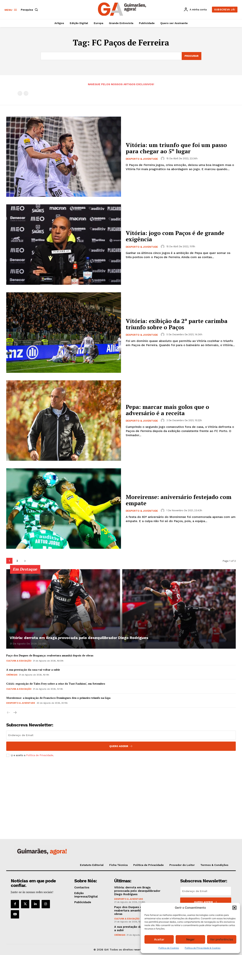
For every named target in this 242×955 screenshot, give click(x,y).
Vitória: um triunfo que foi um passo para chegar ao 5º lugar (176, 148)
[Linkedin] (35, 904)
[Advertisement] (121, 788)
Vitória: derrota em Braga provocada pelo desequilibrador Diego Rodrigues (79, 637)
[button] (234, 908)
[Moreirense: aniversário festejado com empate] (63, 508)
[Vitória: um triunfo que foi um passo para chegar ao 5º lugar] (63, 157)
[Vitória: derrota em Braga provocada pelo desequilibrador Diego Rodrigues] (121, 609)
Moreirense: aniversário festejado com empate (178, 500)
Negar (190, 939)
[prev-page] (20, 93)
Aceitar (159, 939)
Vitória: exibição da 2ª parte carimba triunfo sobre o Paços (176, 324)
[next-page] (25, 561)
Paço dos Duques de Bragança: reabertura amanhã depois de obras (49, 655)
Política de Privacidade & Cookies (202, 947)
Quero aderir (203, 902)
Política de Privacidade (39, 755)
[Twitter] (25, 904)
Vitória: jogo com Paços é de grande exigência (175, 236)
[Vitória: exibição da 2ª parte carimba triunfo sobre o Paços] (63, 332)
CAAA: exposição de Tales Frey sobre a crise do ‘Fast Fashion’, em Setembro (55, 683)
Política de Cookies (168, 947)
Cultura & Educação (18, 660)
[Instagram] (46, 904)
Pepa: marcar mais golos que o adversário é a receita (167, 410)
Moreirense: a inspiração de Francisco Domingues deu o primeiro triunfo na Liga (58, 698)
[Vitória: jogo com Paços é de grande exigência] (63, 244)
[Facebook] (15, 904)
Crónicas (11, 674)
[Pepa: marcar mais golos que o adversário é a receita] (63, 420)
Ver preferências (221, 939)
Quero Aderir (118, 746)
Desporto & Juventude (142, 158)
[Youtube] (15, 914)
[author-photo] (163, 158)
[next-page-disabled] (26, 93)
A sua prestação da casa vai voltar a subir (33, 669)
